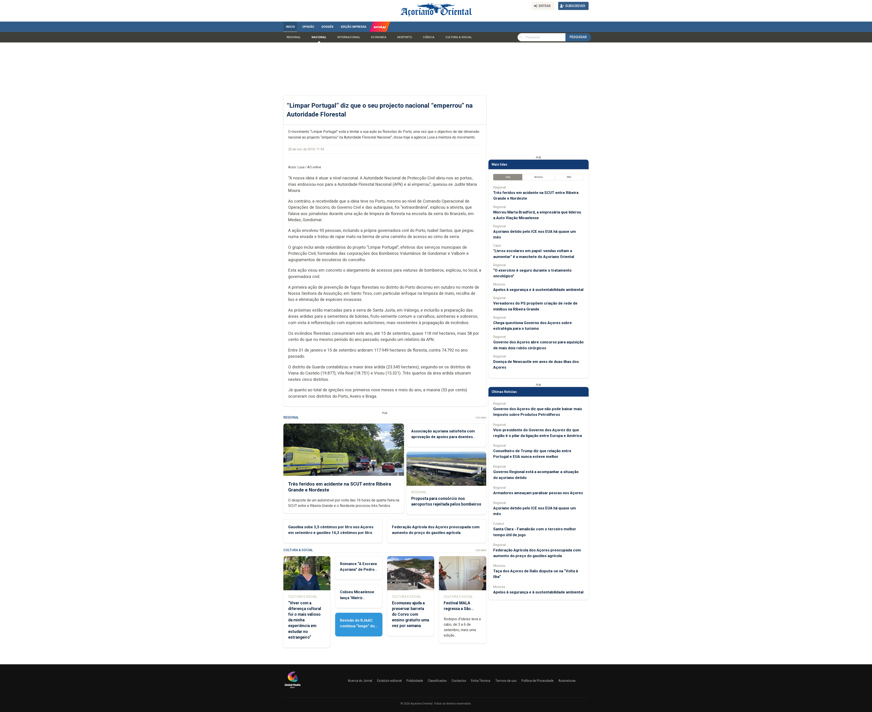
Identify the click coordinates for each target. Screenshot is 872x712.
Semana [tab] (538, 177)
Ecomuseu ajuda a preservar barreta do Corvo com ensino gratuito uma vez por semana (410, 614)
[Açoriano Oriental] (292, 688)
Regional (294, 37)
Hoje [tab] (507, 177)
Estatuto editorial (389, 680)
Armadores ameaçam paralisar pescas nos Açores (538, 493)
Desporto (404, 37)
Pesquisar (578, 37)
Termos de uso (506, 680)
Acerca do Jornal (360, 680)
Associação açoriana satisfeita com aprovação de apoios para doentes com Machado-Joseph (443, 437)
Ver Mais (481, 417)
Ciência (428, 37)
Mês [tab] (569, 177)
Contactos (458, 680)
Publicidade (414, 680)
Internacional (348, 37)
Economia (378, 37)
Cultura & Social (458, 37)
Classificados (437, 680)
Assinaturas (567, 680)
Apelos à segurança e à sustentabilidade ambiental (538, 289)
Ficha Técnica (480, 680)
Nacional (319, 37)
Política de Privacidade (537, 680)
